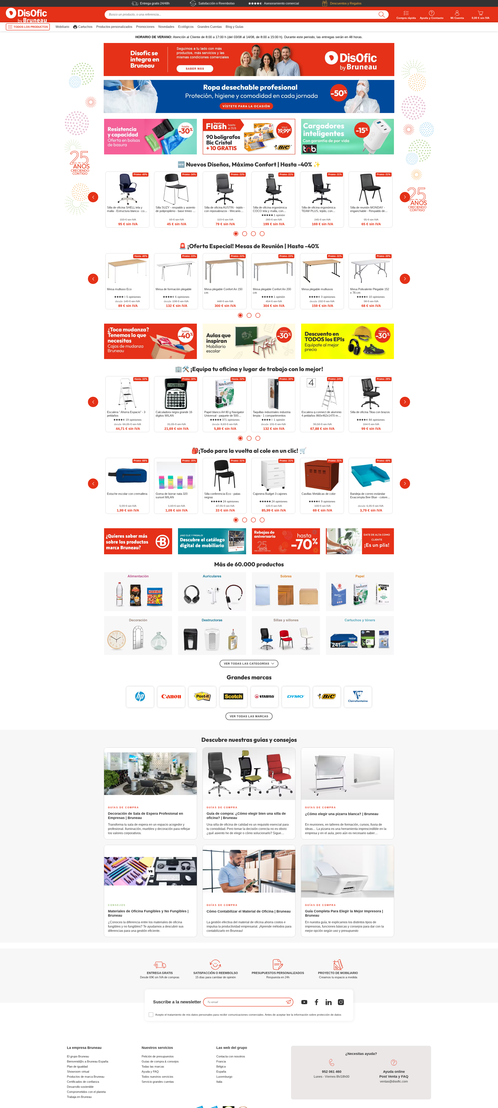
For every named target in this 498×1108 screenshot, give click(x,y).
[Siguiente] (405, 197)
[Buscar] (381, 14)
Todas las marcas (153, 1066)
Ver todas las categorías (246, 663)
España (221, 1071)
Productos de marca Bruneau (85, 1076)
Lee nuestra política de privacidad (28, 1076)
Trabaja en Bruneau (79, 1096)
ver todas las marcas (249, 716)
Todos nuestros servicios (157, 1076)
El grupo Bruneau (78, 1056)
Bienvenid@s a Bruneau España (87, 1061)
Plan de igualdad (77, 1066)
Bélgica (221, 1066)
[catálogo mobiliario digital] (212, 541)
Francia (221, 1061)
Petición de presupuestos (158, 1056)
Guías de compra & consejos (160, 1061)
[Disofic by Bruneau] (249, 59)
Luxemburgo (224, 1076)
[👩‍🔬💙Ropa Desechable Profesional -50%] (249, 96)
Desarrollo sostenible (80, 1086)
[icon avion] (288, 1002)
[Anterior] (93, 197)
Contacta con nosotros (230, 1056)
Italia (219, 1081)
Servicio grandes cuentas (158, 1081)
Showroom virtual (78, 1071)
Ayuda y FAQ (150, 1071)
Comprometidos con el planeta (86, 1091)
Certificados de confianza (83, 1081)
